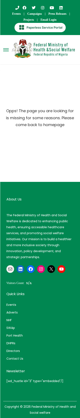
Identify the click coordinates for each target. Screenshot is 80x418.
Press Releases (57, 13)
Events (16, 13)
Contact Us (14, 358)
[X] (51, 269)
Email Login (49, 19)
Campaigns (34, 13)
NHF (9, 320)
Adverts (12, 312)
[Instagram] (41, 269)
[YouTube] (61, 269)
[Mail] (10, 269)
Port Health (14, 335)
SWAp (10, 328)
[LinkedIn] (20, 269)
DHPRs (10, 343)
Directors (13, 351)
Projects (28, 19)
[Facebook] (31, 269)
